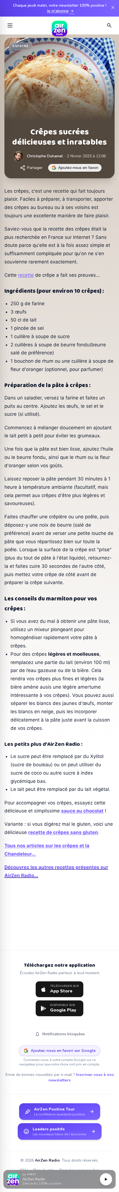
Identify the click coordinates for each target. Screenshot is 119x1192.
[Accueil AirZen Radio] (59, 25)
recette (26, 275)
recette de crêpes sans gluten (63, 832)
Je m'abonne (60, 11)
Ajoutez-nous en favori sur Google (63, 1050)
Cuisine (20, 46)
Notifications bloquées (60, 1034)
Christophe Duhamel (45, 156)
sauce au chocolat (82, 811)
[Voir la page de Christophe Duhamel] (19, 156)
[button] (59, 1179)
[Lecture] (106, 1179)
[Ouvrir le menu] (9, 25)
